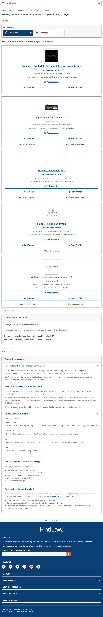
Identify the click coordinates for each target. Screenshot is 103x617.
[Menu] (3, 3)
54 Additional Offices (70, 77)
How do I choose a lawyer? (16, 414)
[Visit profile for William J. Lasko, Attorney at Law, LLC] (51, 266)
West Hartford (29, 340)
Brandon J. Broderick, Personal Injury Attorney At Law (51, 66)
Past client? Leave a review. (51, 70)
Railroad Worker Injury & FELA (33, 330)
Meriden (40, 340)
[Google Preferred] (38, 567)
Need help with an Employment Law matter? (25, 366)
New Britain (8, 340)
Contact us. (88, 542)
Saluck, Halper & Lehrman (51, 223)
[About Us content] (99, 574)
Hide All (12, 351)
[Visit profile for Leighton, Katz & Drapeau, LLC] (51, 107)
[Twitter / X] (17, 567)
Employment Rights (12, 330)
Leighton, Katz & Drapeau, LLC (51, 117)
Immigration (60, 330)
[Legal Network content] (99, 600)
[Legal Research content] (99, 593)
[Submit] (68, 554)
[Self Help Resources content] (99, 587)
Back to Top (52, 520)
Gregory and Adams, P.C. (51, 170)
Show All (4, 351)
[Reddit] (31, 567)
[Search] (99, 3)
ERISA (50, 330)
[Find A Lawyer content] (99, 580)
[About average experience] (83, 144)
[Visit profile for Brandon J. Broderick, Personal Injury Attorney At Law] (51, 56)
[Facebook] (4, 567)
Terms (4, 611)
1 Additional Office (66, 181)
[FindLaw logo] (11, 3)
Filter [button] (6, 20)
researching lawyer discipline (58, 496)
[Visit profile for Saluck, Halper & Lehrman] (51, 213)
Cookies (30, 611)
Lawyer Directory (7, 10)
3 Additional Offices (67, 128)
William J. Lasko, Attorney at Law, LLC (51, 276)
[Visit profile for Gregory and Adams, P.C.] (51, 160)
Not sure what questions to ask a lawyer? (23, 461)
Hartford (48, 340)
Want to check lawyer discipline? (19, 489)
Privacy (11, 611)
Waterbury (18, 340)
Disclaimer (21, 611)
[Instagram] (24, 567)
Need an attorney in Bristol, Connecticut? (23, 386)
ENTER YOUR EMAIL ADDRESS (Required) (16, 550)
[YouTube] (10, 567)
